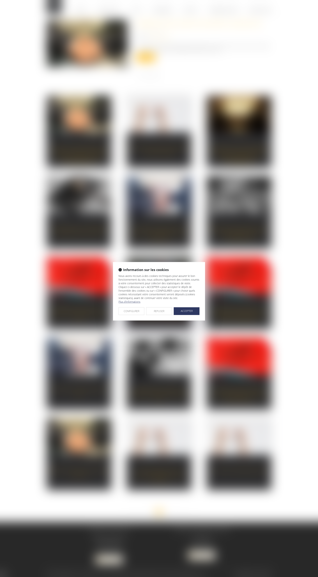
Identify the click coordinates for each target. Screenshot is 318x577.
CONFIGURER (131, 311)
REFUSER (159, 311)
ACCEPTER (187, 311)
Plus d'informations (129, 301)
